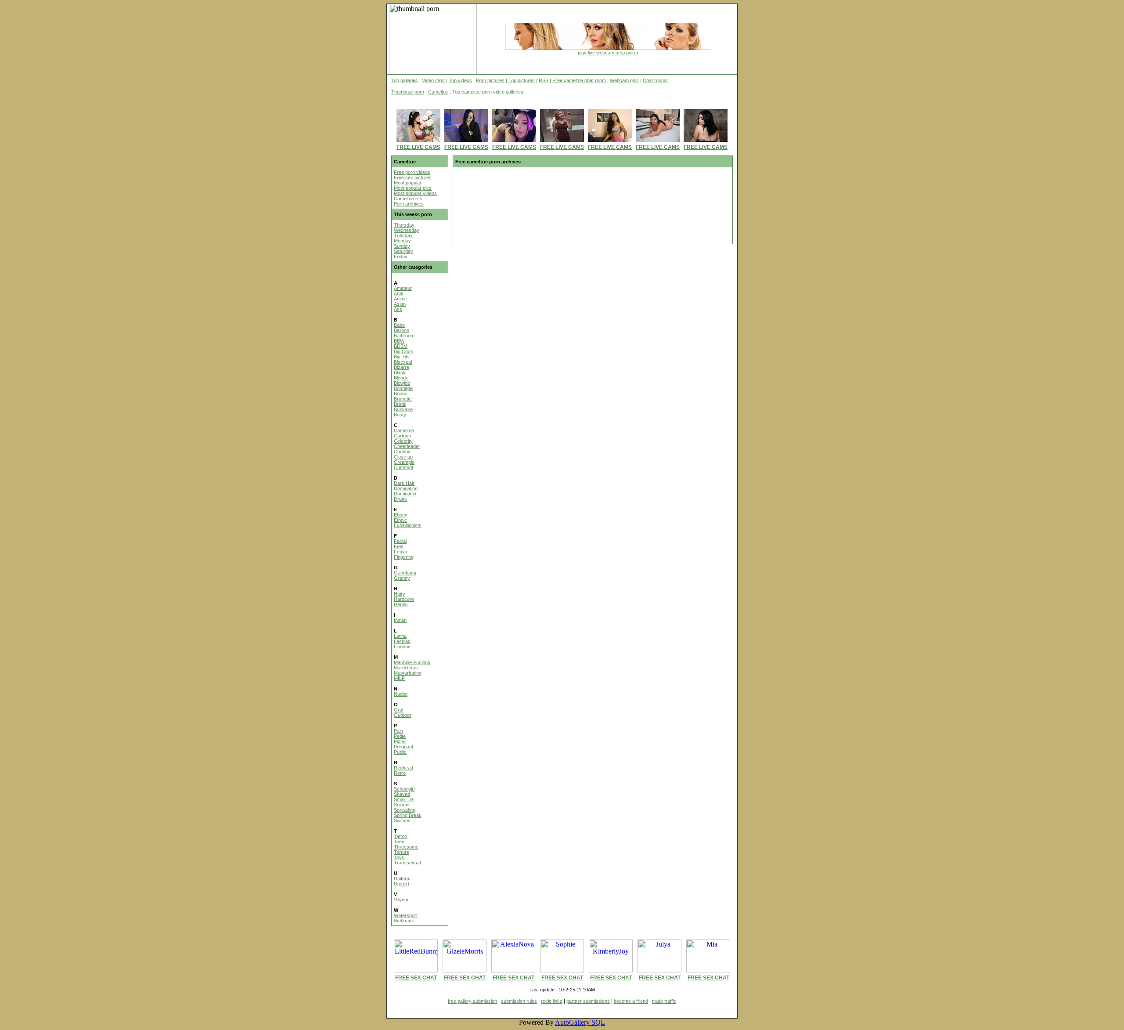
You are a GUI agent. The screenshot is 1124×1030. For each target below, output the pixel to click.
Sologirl (401, 804)
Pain (398, 731)
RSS (543, 80)
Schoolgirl (404, 788)
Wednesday (406, 230)
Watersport (406, 915)
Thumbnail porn (407, 91)
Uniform (402, 878)
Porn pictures (490, 80)
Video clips (433, 80)
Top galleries (404, 80)
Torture (401, 852)
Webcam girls (624, 80)
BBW (399, 340)
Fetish (400, 551)
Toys (399, 857)
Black (400, 372)
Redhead (403, 767)
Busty (400, 414)
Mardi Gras (406, 667)
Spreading (404, 810)
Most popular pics (413, 188)
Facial (400, 541)
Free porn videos (412, 172)
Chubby (402, 451)
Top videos (460, 80)
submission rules (519, 1001)
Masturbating (408, 673)
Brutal (400, 404)
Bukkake (403, 409)
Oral (398, 709)
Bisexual (403, 362)
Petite (400, 736)
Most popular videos (415, 193)
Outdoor (402, 715)
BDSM (400, 346)
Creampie (404, 462)
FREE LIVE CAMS (418, 147)
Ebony (400, 514)
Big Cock (403, 351)
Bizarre (401, 367)
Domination (406, 488)
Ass (398, 309)
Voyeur (401, 899)
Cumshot (403, 467)
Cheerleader (407, 446)
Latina (400, 636)
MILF (399, 678)
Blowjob (402, 383)
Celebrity (403, 441)
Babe (399, 325)
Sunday (402, 246)
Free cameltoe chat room (579, 80)
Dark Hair (404, 483)
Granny (402, 578)
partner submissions (588, 1001)
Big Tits (402, 356)
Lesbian (402, 641)
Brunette (403, 398)
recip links (551, 1001)
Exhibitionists (408, 525)
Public (400, 752)
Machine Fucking (412, 662)
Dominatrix (405, 493)
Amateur (403, 288)
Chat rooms (655, 80)
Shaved (402, 794)
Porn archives (409, 203)
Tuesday (403, 235)
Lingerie (402, 646)
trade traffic (664, 1001)
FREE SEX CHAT (416, 978)
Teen (399, 841)
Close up (403, 456)
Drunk (400, 499)
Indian (400, 620)
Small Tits (404, 799)
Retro (400, 773)
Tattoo (400, 836)
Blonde (401, 377)
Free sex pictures (413, 177)
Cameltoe (438, 91)
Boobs (400, 393)
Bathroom (404, 335)
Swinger (402, 820)
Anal (398, 293)
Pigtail (400, 741)
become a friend (631, 1001)
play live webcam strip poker (608, 52)
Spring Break (408, 815)
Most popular (408, 182)
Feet (398, 546)
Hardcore (404, 599)
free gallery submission (472, 1001)
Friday (400, 256)
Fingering (404, 557)
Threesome (406, 846)
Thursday (404, 225)
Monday (402, 240)
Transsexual (407, 862)
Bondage (403, 388)
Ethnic (400, 520)
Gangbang (405, 572)
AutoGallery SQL (580, 1022)
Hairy (399, 593)
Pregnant (403, 746)
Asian (400, 304)
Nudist (400, 694)
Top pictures (521, 80)
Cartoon (402, 435)
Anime (400, 298)
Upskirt (401, 883)
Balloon (401, 330)
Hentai (400, 604)
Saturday (403, 251)
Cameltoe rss (408, 198)
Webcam (403, 920)
